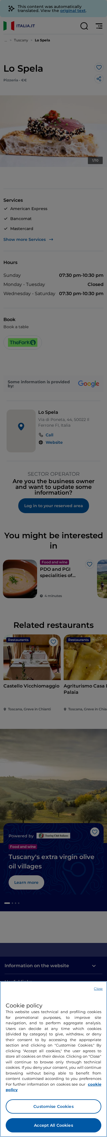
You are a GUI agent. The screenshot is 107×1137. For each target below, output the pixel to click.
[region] (53, 1059)
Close (98, 989)
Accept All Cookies (53, 1125)
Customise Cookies (53, 1106)
